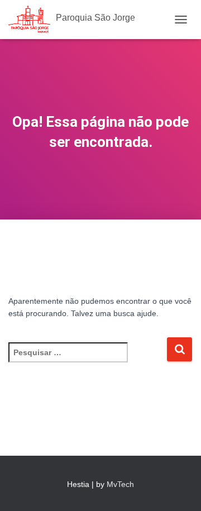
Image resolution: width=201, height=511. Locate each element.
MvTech (120, 484)
